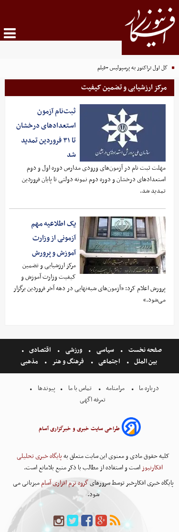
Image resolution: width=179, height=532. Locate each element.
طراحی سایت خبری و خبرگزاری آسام (79, 429)
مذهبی (30, 361)
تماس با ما (80, 388)
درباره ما (148, 388)
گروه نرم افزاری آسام (64, 483)
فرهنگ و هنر (68, 361)
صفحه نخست (144, 350)
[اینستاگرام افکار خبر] (58, 521)
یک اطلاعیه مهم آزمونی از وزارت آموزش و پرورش (53, 238)
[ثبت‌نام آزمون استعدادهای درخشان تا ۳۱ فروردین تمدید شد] (123, 133)
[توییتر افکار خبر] (72, 521)
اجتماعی (109, 361)
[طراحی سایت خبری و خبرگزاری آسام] (131, 428)
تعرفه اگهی (93, 399)
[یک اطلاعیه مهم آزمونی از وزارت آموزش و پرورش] (123, 245)
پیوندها (45, 388)
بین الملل (145, 361)
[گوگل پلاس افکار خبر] (101, 521)
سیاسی (105, 350)
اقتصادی (40, 350)
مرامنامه (115, 388)
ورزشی (74, 350)
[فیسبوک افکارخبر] (87, 521)
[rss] (115, 521)
